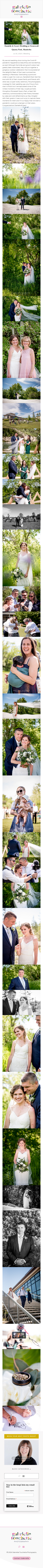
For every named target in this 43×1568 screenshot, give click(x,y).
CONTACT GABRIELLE (21, 1458)
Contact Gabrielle (21, 1558)
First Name (9, 1492)
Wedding (26, 54)
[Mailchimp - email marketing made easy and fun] (30, 1508)
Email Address (11, 1499)
